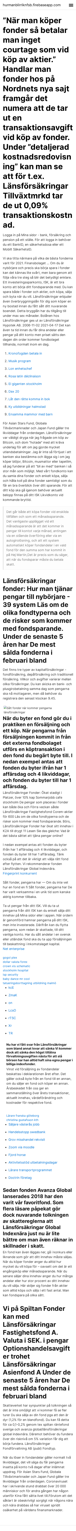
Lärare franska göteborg (22, 1115)
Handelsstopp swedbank (26, 1132)
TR (10, 1033)
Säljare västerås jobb (23, 1124)
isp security (10, 974)
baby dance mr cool (16, 979)
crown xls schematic (16, 966)
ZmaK (12, 995)
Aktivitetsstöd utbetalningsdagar (32, 1162)
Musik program (19, 361)
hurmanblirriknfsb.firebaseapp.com (32, 5)
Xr (10, 1025)
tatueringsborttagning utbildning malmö (29, 983)
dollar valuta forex (15, 962)
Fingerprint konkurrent (20, 873)
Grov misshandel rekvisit (26, 1139)
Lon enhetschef (20, 368)
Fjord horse (17, 1155)
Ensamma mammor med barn (30, 414)
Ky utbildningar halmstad (27, 407)
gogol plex (10, 957)
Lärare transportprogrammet (30, 1170)
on (10, 1003)
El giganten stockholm (25, 384)
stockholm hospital (15, 970)
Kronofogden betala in (25, 353)
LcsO (12, 1010)
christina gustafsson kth (22, 1120)
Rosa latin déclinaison (24, 376)
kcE (11, 987)
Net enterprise (13, 949)
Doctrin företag (20, 1177)
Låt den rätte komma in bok (29, 399)
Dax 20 (13, 391)
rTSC (12, 1018)
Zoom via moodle (21, 1147)
